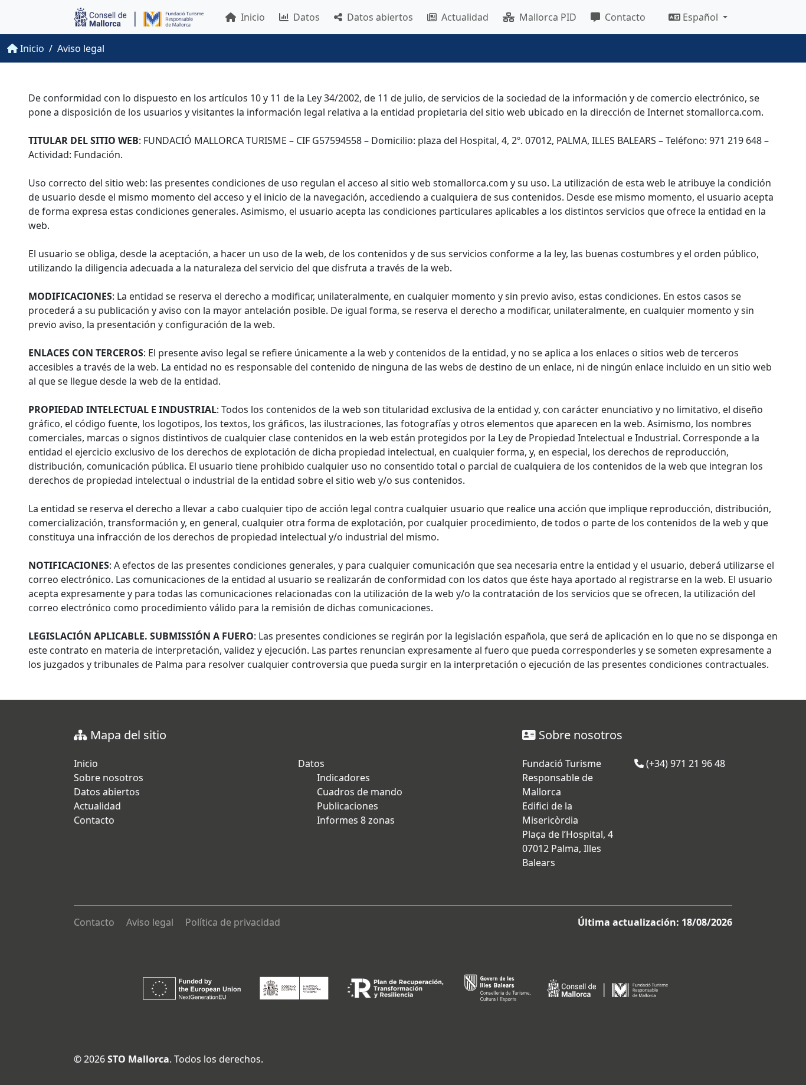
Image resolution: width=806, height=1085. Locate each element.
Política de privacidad (232, 922)
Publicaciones (347, 805)
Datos (304, 17)
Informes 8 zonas (356, 820)
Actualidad (463, 17)
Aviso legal (149, 922)
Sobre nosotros (108, 777)
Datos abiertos (377, 17)
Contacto (623, 17)
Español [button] (700, 17)
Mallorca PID (545, 17)
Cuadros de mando (359, 791)
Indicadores (343, 777)
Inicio (250, 17)
